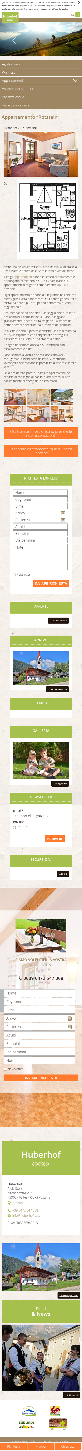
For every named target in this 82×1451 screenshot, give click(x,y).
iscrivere (55, 838)
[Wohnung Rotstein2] (62, 397)
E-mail (17, 810)
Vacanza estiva (13, 97)
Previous (14, 40)
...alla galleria (60, 783)
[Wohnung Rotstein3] (15, 414)
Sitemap (64, 1441)
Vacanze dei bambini (17, 88)
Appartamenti (12, 80)
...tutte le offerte (58, 620)
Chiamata (67, 1446)
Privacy (53, 1441)
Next (67, 40)
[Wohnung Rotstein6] (15, 397)
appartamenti (23, 277)
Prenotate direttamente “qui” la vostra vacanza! (41, 450)
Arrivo (18, 1203)
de (72, 14)
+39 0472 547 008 (25, 1210)
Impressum (39, 1441)
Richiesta (13, 1446)
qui (30, 6)
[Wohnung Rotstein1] (38, 397)
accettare (23, 826)
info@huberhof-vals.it (27, 1215)
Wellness (8, 72)
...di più (63, 873)
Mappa (41, 1446)
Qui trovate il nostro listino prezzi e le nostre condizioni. (41, 433)
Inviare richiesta (51, 583)
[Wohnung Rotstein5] (62, 414)
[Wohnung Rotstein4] (38, 414)
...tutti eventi (71, 1395)
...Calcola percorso (57, 689)
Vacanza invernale (15, 105)
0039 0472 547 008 (43, 978)
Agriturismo (11, 64)
